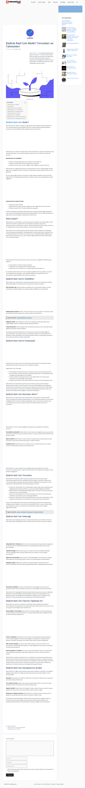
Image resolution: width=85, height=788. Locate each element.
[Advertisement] (30, 15)
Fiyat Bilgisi (62, 2)
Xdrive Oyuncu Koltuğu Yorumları (72, 67)
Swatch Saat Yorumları (73, 78)
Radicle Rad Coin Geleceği (14, 114)
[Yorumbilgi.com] (13, 2)
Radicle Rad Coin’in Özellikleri (15, 108)
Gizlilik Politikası (46, 784)
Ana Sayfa (33, 2)
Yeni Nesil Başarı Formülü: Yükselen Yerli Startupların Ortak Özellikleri (72, 30)
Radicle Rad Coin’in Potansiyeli (15, 109)
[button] (77, 2)
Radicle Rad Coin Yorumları (14, 113)
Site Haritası (37, 784)
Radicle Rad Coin (34, 53)
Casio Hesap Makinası (72, 43)
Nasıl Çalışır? (11, 106)
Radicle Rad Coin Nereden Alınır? (16, 111)
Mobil (49, 2)
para (39, 54)
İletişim (53, 784)
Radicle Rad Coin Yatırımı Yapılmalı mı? (17, 116)
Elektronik (55, 2)
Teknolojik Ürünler (12, 726)
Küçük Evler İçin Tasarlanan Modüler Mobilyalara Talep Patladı (67, 22)
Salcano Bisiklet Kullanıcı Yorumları (72, 61)
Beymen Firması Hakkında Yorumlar (72, 73)
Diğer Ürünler (71, 2)
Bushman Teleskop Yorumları (72, 55)
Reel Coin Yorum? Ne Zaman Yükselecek (16, 727)
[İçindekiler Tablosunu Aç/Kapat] (24, 102)
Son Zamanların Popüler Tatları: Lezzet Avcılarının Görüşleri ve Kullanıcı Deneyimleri (73, 37)
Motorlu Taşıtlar (41, 2)
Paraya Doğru (60, 784)
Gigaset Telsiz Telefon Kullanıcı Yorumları (72, 49)
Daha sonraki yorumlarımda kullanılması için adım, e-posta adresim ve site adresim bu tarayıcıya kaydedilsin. (30, 770)
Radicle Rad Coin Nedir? (13, 104)
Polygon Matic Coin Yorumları (14, 729)
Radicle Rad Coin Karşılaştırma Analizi (17, 118)
